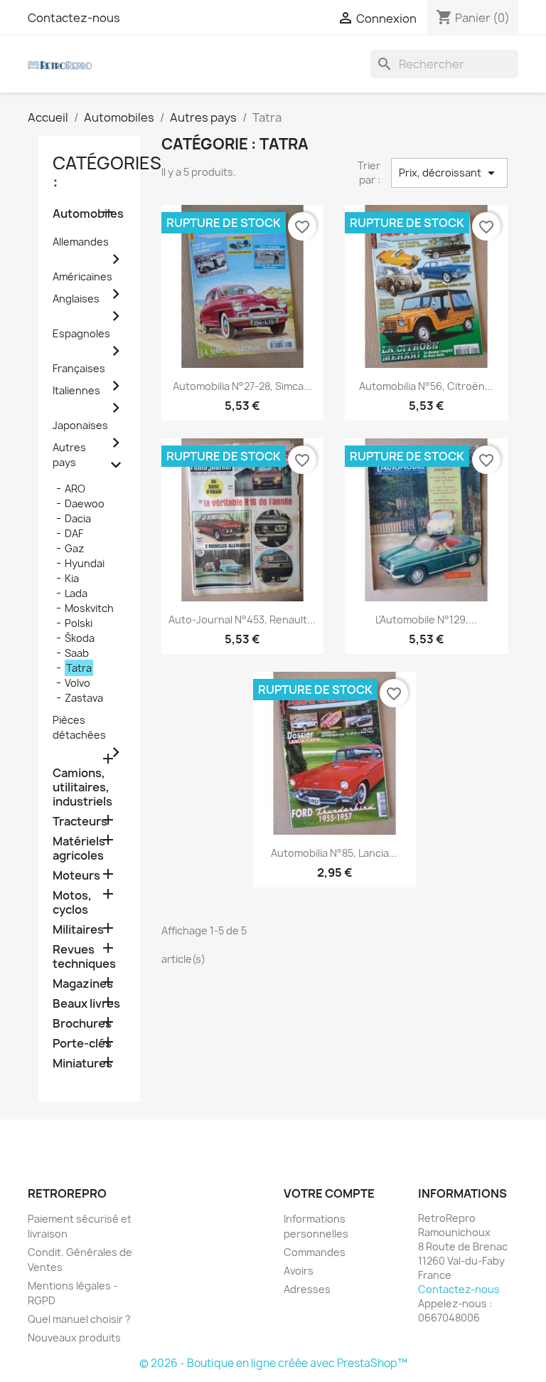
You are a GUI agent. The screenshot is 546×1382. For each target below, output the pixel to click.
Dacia (78, 518)
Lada (76, 593)
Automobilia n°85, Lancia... (334, 853)
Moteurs (76, 875)
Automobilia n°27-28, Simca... (242, 386)
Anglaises (76, 298)
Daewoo (85, 503)
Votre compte (329, 1193)
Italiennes (76, 390)
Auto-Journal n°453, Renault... (242, 619)
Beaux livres (86, 1003)
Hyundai (85, 563)
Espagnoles (81, 333)
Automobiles (88, 213)
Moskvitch (89, 608)
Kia (72, 578)
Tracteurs (80, 821)
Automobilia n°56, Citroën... (426, 386)
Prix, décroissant (449, 172)
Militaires (78, 929)
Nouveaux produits (74, 1337)
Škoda (80, 638)
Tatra (79, 668)
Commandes (315, 1252)
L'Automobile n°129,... (426, 619)
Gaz (74, 548)
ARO (75, 488)
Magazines (83, 983)
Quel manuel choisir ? (79, 1319)
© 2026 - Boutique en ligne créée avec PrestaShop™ (273, 1363)
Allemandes (81, 241)
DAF (74, 533)
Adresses (307, 1289)
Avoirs (299, 1270)
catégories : (107, 172)
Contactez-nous (74, 18)
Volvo (77, 683)
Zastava (84, 698)
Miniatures (82, 1063)
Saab (77, 653)
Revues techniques (84, 956)
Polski (78, 623)
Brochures (82, 1023)
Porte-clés (82, 1043)
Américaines (82, 276)
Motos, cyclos (72, 902)
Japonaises (80, 425)
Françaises (79, 368)
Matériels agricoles (79, 848)
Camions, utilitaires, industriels (82, 787)
